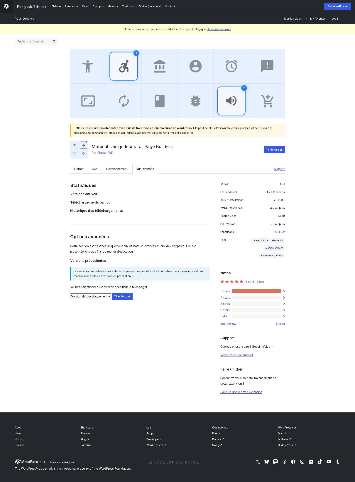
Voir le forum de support (236, 355)
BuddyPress (287, 445)
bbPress (284, 439)
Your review (228, 324)
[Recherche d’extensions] (54, 41)
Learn (149, 427)
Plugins (85, 439)
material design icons (271, 255)
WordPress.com (289, 427)
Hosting (19, 439)
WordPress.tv (156, 445)
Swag (217, 445)
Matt (282, 433)
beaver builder (261, 240)
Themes (86, 433)
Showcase (87, 427)
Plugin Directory (24, 18)
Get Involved (220, 427)
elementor (277, 240)
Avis (94, 169)
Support (279, 169)
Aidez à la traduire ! (219, 29)
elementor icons (274, 248)
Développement (117, 169)
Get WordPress (337, 6)
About (18, 427)
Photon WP (105, 152)
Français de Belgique (62, 462)
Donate (218, 439)
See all (280, 324)
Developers (153, 439)
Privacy (19, 445)
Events (216, 433)
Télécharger (274, 149)
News (18, 433)
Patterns (86, 445)
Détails (78, 169)
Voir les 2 (279, 231)
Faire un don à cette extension (241, 392)
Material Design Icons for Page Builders (132, 146)
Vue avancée (145, 169)
